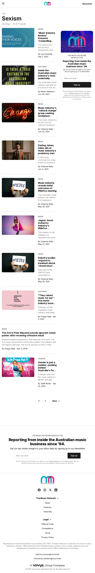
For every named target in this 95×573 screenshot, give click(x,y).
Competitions (47, 528)
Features (47, 507)
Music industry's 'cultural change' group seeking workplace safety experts (47, 113)
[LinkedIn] (55, 490)
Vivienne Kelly (47, 129)
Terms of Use (73, 93)
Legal (46, 519)
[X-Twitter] (50, 490)
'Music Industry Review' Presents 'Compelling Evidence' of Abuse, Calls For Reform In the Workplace (47, 42)
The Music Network (46, 498)
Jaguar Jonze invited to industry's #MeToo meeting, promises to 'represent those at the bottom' (47, 229)
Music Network (47, 91)
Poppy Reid (46, 316)
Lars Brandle (46, 54)
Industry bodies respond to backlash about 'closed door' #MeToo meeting (47, 263)
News (47, 503)
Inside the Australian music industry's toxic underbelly (47, 74)
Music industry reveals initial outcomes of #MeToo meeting (47, 186)
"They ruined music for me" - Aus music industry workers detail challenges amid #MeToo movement (47, 303)
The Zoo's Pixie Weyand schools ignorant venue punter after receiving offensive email (29, 334)
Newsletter (87, 4)
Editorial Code (47, 524)
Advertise (47, 512)
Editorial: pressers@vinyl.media (47, 554)
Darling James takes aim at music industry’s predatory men (47, 149)
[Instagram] (44, 490)
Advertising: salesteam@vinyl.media (47, 558)
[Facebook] (39, 490)
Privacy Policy (68, 461)
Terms (47, 533)
